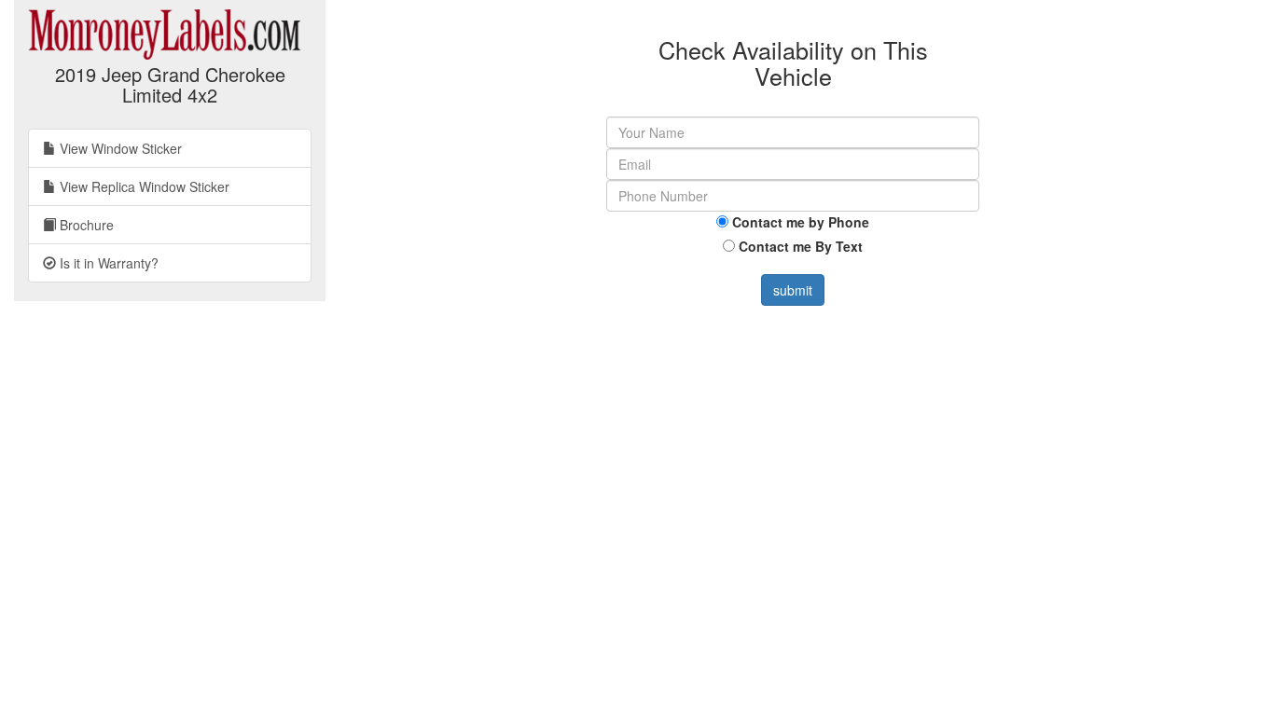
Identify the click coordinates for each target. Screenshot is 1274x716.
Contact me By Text (801, 246)
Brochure (85, 224)
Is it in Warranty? (107, 263)
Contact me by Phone (800, 222)
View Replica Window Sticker (142, 186)
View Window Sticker (119, 148)
